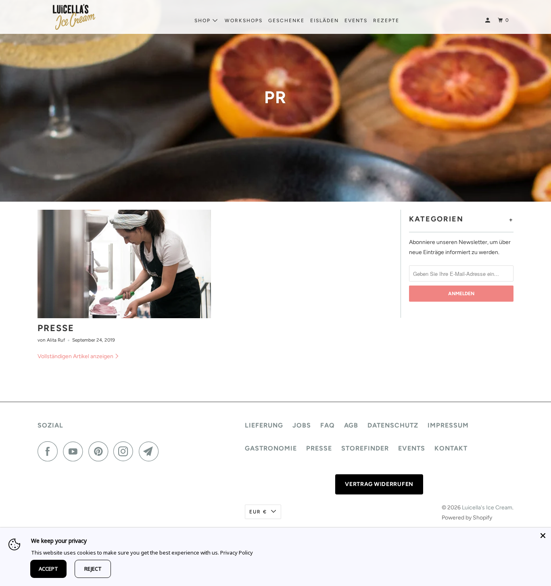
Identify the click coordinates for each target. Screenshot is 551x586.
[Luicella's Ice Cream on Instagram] (125, 451)
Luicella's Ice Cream (487, 507)
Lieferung (264, 425)
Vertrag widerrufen (379, 484)
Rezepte (386, 20)
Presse (56, 328)
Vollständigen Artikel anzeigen (76, 356)
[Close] (543, 536)
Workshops (244, 20)
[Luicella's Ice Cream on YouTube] (75, 451)
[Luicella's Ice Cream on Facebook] (50, 451)
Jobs (301, 425)
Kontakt (451, 448)
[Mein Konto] (488, 20)
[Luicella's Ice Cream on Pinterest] (100, 451)
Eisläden (324, 20)
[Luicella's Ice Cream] (74, 17)
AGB (351, 425)
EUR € (258, 512)
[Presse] (124, 264)
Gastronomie (271, 448)
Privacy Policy (236, 552)
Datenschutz (392, 425)
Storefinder (365, 448)
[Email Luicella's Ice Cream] (151, 451)
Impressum (448, 425)
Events (355, 20)
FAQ (327, 425)
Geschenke (286, 20)
